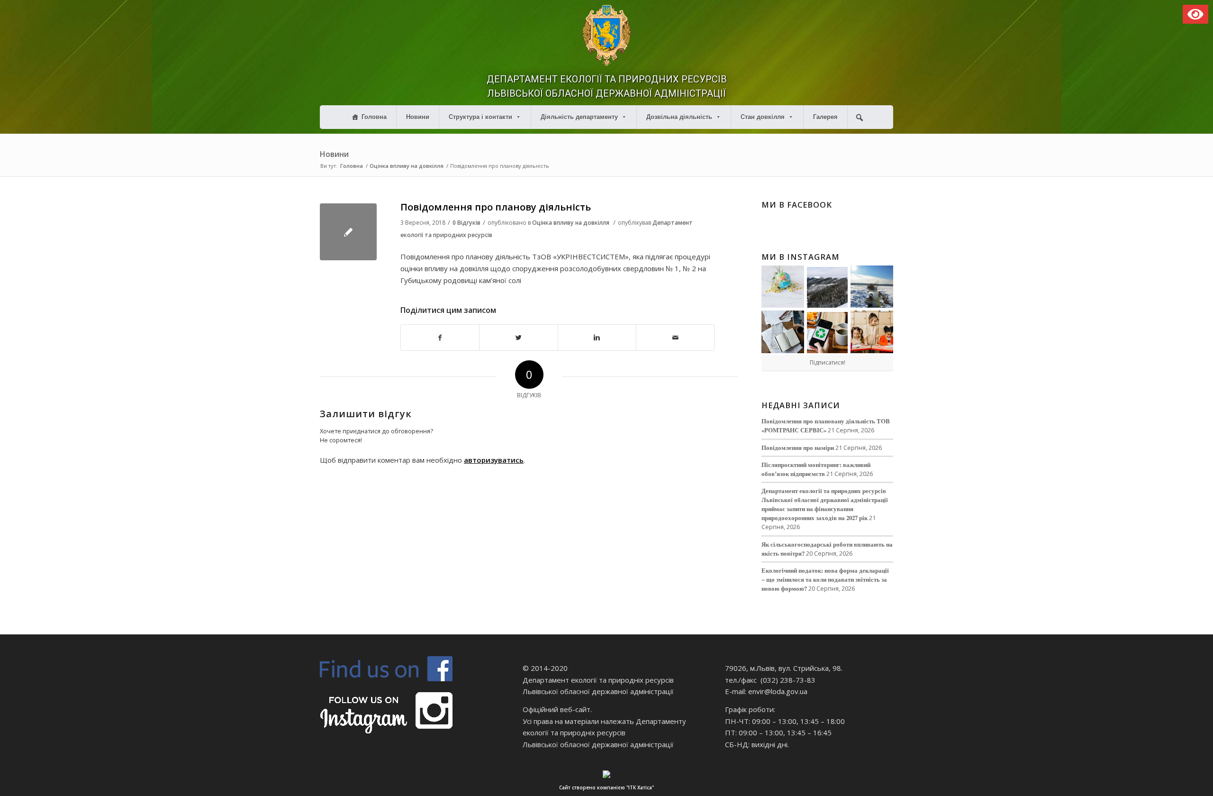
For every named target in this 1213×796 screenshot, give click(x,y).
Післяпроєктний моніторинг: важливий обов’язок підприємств (815, 469)
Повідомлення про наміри (797, 447)
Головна (374, 116)
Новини (417, 116)
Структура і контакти (480, 116)
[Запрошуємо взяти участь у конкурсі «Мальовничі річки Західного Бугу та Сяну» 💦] (872, 332)
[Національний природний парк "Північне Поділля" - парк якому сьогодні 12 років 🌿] (872, 286)
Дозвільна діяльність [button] (679, 116)
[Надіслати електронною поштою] (675, 338)
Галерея (825, 116)
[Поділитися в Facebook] (440, 338)
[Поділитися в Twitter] (518, 338)
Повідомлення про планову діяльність (495, 207)
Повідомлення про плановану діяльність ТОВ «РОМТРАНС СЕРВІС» (825, 425)
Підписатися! (827, 362)
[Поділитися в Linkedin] (597, 338)
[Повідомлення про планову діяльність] (348, 231)
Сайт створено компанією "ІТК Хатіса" (606, 787)
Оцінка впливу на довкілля (407, 165)
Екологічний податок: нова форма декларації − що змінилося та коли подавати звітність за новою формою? (825, 579)
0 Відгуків (466, 223)
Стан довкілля (763, 116)
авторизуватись (494, 460)
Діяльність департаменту (579, 116)
